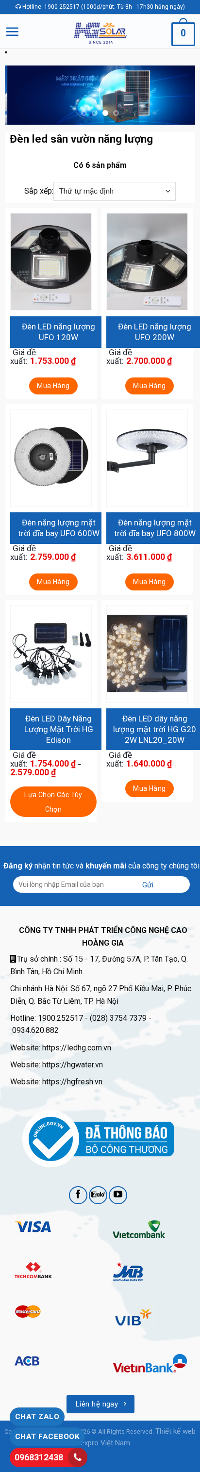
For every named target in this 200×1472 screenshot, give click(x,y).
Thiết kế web (175, 1431)
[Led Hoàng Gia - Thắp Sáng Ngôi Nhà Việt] (100, 31)
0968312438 (39, 1457)
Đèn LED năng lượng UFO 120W (58, 332)
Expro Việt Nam (105, 1443)
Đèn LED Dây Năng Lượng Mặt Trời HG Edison (58, 729)
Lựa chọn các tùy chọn (53, 802)
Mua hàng (53, 386)
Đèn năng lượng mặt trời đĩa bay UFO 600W (59, 528)
